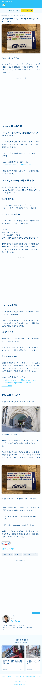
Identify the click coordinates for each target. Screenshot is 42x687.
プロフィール (26, 10)
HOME (3, 676)
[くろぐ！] (4, 5)
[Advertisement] (21, 102)
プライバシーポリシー (21, 681)
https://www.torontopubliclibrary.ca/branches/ (19, 165)
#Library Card (7, 554)
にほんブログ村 (8, 549)
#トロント (18, 554)
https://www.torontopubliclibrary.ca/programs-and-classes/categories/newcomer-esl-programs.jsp (19, 382)
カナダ (23, 15)
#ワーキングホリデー (30, 554)
